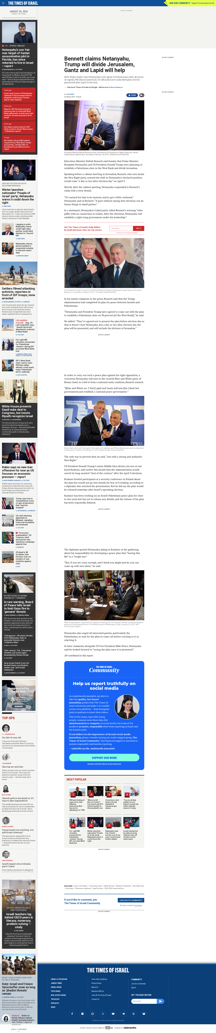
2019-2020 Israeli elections (114, 888)
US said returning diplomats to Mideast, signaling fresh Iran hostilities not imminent (25, 520)
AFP (19, 566)
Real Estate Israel (58, 995)
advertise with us (98, 991)
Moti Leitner (6, 795)
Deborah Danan (23, 256)
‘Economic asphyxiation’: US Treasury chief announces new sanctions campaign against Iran (25, 538)
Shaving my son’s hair (12, 766)
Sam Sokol (7, 206)
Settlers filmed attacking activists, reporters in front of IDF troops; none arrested (18, 293)
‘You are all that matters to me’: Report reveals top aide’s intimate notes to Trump (130, 804)
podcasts (55, 1003)
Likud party (70, 888)
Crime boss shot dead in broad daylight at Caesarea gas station (112, 804)
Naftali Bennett (109, 886)
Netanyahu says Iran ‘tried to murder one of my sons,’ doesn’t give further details (112, 835)
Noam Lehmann (9, 302)
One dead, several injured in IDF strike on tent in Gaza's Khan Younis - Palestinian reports (18, 129)
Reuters (7, 419)
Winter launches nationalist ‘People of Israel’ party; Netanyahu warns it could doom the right (95, 836)
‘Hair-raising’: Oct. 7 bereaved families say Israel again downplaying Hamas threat (17, 652)
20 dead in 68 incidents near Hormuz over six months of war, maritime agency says (23, 558)
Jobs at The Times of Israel (101, 995)
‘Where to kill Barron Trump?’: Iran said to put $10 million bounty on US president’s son (95, 804)
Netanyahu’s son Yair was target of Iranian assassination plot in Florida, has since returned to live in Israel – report (17, 58)
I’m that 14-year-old (11, 737)
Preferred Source (115, 87)
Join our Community (179, 3)
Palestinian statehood (83, 888)
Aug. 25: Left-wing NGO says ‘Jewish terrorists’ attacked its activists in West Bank (25, 327)
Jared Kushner (97, 888)
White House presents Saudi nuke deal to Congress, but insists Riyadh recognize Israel (17, 411)
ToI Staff (70, 94)
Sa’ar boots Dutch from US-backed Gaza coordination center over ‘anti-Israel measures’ (17, 666)
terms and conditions (99, 979)
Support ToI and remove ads (203, 3)
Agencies (27, 302)
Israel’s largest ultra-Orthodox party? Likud (16, 865)
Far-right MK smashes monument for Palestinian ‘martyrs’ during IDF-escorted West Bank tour (77, 837)
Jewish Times (56, 983)
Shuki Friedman (7, 860)
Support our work (104, 758)
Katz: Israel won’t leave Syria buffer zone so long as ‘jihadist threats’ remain (18, 988)
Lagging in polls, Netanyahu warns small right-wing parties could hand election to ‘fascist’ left (25, 230)
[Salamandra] (130, 1028)
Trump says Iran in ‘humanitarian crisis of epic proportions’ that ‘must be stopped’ (25, 503)
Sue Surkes (20, 930)
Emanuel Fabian (23, 354)
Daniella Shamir (7, 826)
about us (95, 987)
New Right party (138, 886)
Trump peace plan (95, 886)
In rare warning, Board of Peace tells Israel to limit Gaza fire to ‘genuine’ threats (18, 606)
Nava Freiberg (9, 480)
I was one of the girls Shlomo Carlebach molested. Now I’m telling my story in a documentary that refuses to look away (18, 744)
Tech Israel (55, 991)
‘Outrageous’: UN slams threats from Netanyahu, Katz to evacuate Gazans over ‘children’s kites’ (18, 639)
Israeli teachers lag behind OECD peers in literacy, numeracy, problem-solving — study (19, 921)
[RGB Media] (110, 1027)
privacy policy (96, 983)
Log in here (138, 905)
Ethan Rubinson (7, 69)
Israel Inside (56, 987)
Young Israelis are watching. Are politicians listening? (18, 831)
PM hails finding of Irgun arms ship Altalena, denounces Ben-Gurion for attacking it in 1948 (77, 805)
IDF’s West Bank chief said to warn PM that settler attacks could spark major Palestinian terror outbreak (25, 366)
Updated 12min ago (17, 46)
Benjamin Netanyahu (123, 886)
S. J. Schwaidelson (8, 734)
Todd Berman (6, 763)
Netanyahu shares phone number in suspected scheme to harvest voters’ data (24, 248)
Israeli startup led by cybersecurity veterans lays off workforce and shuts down (130, 835)
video (53, 1007)
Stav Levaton (27, 355)
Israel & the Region (80, 886)
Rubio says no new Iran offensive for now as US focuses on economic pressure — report (18, 472)
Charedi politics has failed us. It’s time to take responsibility (18, 799)
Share (133, 95)
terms (135, 232)
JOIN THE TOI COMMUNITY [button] (131, 900)
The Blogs (55, 999)
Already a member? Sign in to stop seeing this (104, 764)
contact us (95, 999)
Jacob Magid (16, 419)
